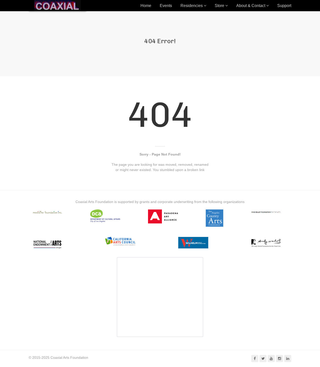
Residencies (191, 5)
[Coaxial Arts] (57, 5)
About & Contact (250, 5)
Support (284, 5)
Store (219, 5)
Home (145, 5)
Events (166, 5)
